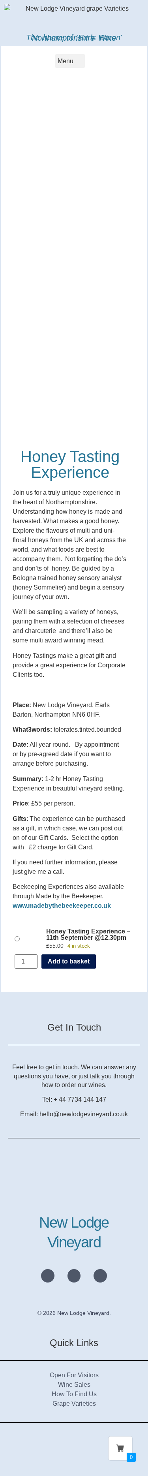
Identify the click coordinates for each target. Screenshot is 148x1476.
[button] (70, 61)
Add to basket (69, 961)
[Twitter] (74, 1276)
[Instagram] (47, 1276)
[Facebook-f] (100, 1276)
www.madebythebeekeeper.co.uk (62, 905)
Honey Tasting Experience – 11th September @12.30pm (88, 934)
